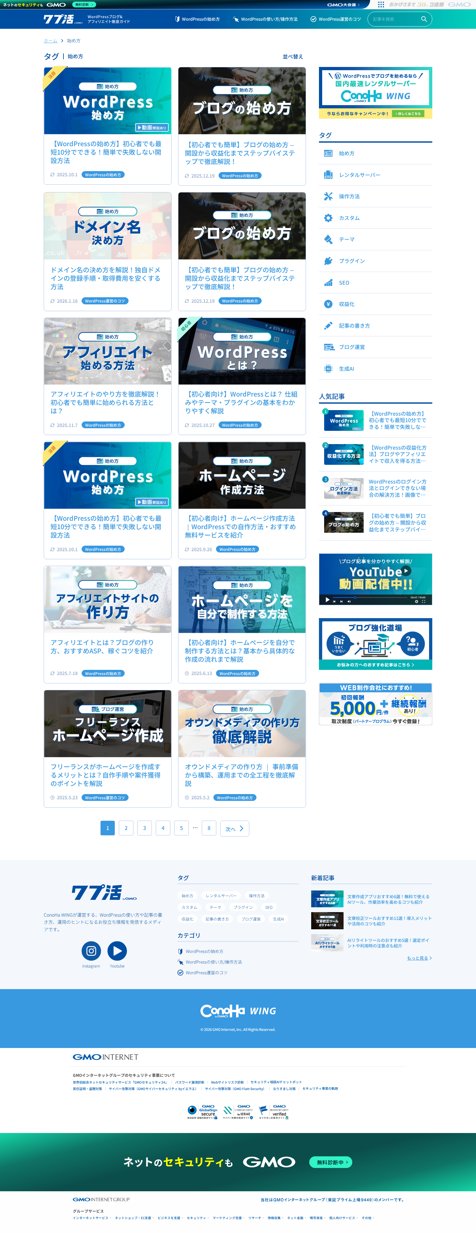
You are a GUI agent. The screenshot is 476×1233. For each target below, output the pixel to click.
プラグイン (243, 907)
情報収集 (274, 1218)
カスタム (189, 907)
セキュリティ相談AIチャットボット (276, 1081)
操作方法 (257, 895)
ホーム (50, 40)
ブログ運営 (251, 919)
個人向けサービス (342, 1218)
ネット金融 (295, 1218)
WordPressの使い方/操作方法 (269, 19)
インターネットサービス (90, 1218)
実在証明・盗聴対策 (87, 1088)
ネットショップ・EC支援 (133, 1218)
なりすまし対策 (284, 1088)
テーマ (215, 907)
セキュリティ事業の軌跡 (320, 1088)
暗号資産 (316, 1218)
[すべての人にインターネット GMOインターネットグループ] (431, 4)
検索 (424, 19)
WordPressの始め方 (201, 19)
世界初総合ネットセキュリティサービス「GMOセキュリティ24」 (120, 1082)
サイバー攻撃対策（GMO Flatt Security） (235, 1088)
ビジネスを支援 (169, 1218)
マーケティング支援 (227, 1218)
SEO (269, 907)
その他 (366, 1218)
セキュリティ (196, 1218)
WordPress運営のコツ (340, 19)
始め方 (187, 895)
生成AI (278, 919)
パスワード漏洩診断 (189, 1082)
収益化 (187, 919)
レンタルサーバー (221, 895)
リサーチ (254, 1218)
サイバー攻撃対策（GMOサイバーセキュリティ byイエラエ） (153, 1088)
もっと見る (417, 958)
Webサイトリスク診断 (227, 1082)
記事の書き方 (217, 919)
